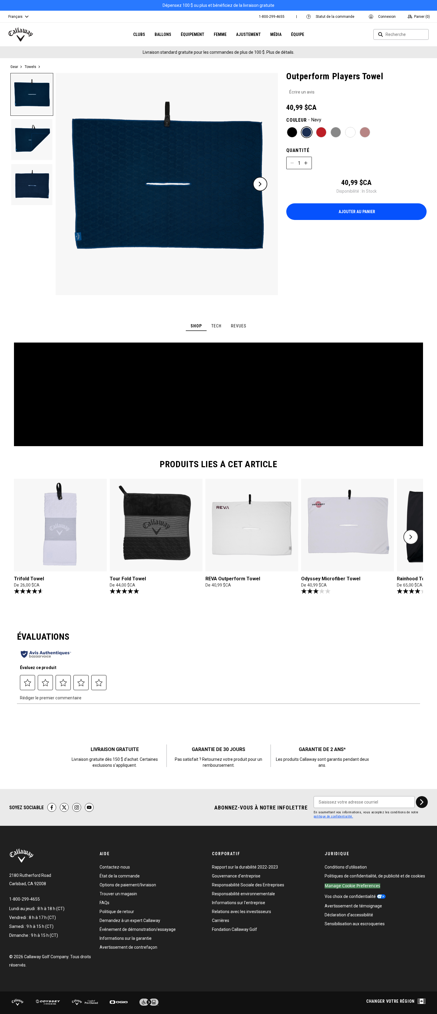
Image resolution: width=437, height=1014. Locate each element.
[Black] (292, 132)
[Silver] (336, 132)
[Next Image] (260, 184)
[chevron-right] (422, 802)
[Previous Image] (74, 184)
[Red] (321, 132)
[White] (350, 132)
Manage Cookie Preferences (352, 885)
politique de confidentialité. (333, 816)
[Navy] (306, 132)
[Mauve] (365, 132)
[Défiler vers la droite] (410, 537)
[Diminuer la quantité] (292, 163)
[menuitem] (271, 16)
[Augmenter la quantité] (306, 163)
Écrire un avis (302, 92)
